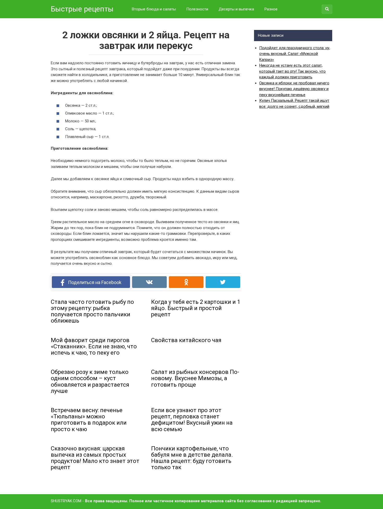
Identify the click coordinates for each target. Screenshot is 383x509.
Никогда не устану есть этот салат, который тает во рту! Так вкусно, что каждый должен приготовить (292, 71)
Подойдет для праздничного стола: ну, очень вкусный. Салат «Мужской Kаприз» (294, 54)
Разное (270, 9)
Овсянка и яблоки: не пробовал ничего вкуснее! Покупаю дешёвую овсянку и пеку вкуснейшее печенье (294, 89)
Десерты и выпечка (236, 9)
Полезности (197, 9)
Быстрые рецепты (82, 9)
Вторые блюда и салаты (154, 9)
